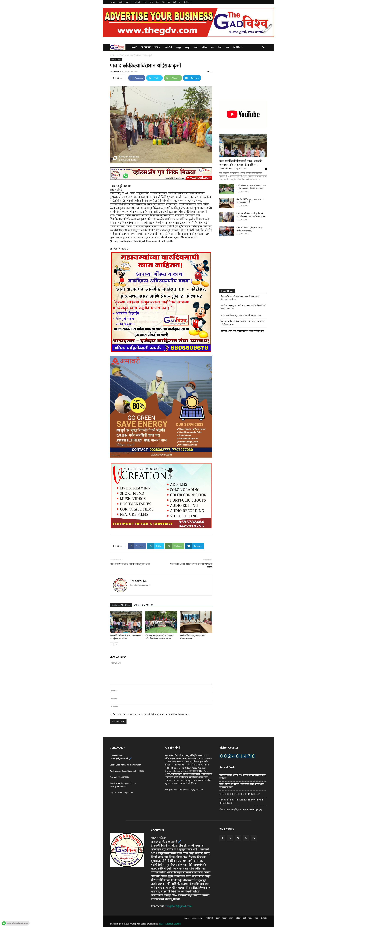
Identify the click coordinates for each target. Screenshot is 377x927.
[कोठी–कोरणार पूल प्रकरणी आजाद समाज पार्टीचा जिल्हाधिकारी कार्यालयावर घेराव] (161, 622)
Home (112, 2)
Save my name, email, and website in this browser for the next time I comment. (151, 714)
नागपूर (151, 2)
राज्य (179, 2)
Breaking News (123, 2)
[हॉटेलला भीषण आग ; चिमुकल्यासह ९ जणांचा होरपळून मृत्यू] (226, 231)
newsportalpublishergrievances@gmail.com (184, 789)
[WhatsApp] (246, 838)
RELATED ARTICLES (121, 605)
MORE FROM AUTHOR (144, 605)
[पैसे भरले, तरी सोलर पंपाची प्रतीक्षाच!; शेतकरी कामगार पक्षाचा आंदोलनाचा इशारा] (226, 217)
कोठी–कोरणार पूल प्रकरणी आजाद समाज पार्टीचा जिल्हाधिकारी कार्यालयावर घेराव (243, 307)
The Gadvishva (119, 71)
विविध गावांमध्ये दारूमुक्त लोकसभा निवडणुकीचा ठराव (130, 564)
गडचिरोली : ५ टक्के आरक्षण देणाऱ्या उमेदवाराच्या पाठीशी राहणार (191, 565)
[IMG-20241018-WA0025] (161, 460)
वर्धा (169, 2)
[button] (263, 47)
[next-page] (116, 644)
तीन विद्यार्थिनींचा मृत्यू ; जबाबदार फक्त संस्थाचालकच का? (241, 315)
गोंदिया (163, 2)
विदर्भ (174, 2)
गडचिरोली (137, 2)
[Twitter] (238, 838)
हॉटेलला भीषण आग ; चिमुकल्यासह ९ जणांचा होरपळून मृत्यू (242, 331)
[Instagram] (230, 838)
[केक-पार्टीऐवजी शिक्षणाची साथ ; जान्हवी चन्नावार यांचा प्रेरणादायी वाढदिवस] (126, 622)
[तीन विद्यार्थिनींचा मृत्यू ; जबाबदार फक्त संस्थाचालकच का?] (196, 622)
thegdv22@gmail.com (126, 783)
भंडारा (157, 2)
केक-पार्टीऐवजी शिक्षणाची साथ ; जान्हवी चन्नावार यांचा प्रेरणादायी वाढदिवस (240, 163)
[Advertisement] (243, 76)
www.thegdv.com (125, 792)
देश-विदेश (186, 2)
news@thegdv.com (118, 786)
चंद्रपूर (144, 2)
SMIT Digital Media (170, 924)
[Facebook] (222, 838)
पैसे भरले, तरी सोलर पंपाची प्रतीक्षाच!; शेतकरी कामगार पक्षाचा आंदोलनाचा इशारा (242, 323)
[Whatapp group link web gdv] (161, 182)
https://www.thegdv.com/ (140, 585)
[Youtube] (254, 838)
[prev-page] (112, 644)
